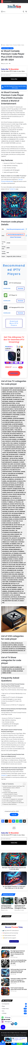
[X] (6, 821)
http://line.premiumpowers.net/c (15, 229)
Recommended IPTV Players (11, 794)
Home (3, 45)
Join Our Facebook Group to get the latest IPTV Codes (15, 87)
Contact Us (12, 189)
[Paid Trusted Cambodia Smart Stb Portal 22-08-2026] (5, 991)
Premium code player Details (10, 792)
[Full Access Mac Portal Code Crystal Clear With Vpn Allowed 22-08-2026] (5, 973)
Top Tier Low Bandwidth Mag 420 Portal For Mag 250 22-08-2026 (18, 961)
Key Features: (8, 791)
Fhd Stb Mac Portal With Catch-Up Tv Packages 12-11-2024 (20, 907)
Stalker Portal (9, 45)
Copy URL (14, 814)
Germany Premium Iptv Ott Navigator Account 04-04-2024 (7, 907)
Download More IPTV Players (14, 323)
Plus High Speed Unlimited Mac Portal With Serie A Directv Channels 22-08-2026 (18, 953)
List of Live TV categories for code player (13, 799)
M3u (3, 1011)
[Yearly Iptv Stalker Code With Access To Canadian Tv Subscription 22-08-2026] (5, 982)
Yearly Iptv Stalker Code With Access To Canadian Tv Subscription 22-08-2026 (18, 980)
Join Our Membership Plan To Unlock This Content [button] (15, 235)
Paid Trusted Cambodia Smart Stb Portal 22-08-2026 (19, 988)
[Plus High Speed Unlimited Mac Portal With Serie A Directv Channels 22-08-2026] (5, 954)
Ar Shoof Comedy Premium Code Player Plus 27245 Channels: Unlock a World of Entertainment (13, 788)
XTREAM (4, 1013)
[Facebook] (2, 821)
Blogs (3, 1006)
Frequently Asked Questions (10, 804)
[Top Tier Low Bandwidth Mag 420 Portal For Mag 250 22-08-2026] (5, 963)
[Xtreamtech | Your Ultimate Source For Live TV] (14, 6)
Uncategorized (5, 1003)
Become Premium (14, 941)
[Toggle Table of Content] (23, 784)
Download (20, 288)
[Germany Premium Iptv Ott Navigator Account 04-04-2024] (7, 900)
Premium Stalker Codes (18, 45)
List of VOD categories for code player (12, 800)
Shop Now (14, 373)
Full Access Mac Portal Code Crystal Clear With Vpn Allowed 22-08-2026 (18, 971)
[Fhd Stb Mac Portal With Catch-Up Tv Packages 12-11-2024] (21, 900)
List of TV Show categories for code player (13, 802)
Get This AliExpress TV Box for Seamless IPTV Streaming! (13, 796)
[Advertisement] (14, 29)
